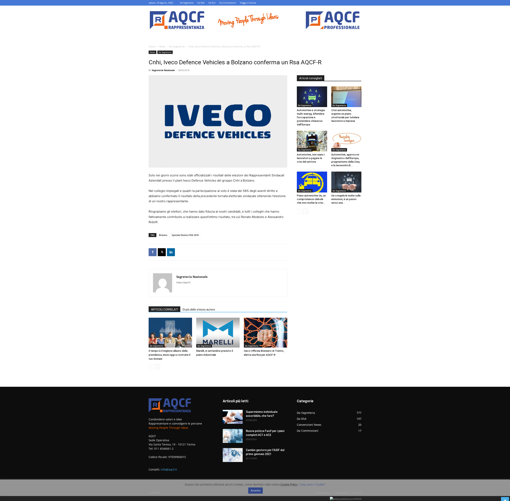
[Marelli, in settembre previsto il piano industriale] (218, 333)
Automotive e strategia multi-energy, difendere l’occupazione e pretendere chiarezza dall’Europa (311, 117)
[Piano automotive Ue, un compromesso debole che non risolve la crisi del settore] (312, 182)
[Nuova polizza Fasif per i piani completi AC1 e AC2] (233, 436)
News (162, 46)
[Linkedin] (171, 252)
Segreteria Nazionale (163, 70)
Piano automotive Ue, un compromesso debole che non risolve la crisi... (311, 199)
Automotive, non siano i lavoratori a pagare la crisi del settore (311, 158)
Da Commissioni (227, 2)
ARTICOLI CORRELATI (164, 309)
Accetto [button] (255, 490)
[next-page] (157, 366)
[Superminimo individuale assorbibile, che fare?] (233, 417)
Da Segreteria (186, 2)
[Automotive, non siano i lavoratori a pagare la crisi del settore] (312, 141)
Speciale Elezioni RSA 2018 (185, 234)
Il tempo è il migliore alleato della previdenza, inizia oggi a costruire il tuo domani (169, 354)
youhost (356, 498)
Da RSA (201, 2)
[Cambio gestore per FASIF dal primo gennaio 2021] (233, 455)
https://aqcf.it (183, 282)
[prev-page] (151, 366)
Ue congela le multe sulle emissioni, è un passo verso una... (346, 199)
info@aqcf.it (169, 469)
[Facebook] (153, 252)
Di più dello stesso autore (199, 309)
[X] (162, 252)
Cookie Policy (289, 484)
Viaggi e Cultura (248, 2)
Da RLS (212, 2)
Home (152, 46)
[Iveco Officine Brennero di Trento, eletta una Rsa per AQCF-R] (265, 333)
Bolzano (163, 234)
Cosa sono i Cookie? (312, 484)
